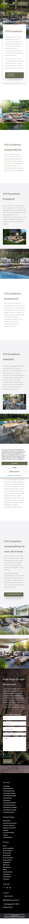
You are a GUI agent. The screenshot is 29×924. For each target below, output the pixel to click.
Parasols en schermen (9, 828)
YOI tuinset (6, 879)
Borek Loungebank (8, 848)
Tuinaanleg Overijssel (9, 793)
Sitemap (7, 914)
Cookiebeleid (10, 475)
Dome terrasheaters (9, 825)
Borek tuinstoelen (8, 858)
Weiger (14, 467)
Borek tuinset (7, 855)
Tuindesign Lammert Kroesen (14, 916)
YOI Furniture (6, 874)
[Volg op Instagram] (7, 887)
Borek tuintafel (7, 860)
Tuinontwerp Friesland (9, 802)
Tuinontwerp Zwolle (8, 812)
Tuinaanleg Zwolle (8, 788)
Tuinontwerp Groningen (10, 807)
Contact (23, 3)
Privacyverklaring (17, 475)
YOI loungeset (7, 876)
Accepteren (14, 463)
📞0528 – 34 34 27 (8, 896)
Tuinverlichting (7, 837)
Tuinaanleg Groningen (9, 795)
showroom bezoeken (11, 75)
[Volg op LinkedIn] (10, 887)
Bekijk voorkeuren (14, 471)
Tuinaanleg (6, 786)
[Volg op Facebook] (4, 887)
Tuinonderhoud (7, 798)
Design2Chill (6, 862)
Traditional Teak (7, 872)
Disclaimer (12, 914)
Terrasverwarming (8, 832)
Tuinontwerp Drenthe (9, 805)
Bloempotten (7, 820)
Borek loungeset (7, 850)
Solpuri (5, 869)
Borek (4, 846)
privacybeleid (7, 756)
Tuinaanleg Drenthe (8, 791)
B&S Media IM (21, 917)
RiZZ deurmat (7, 867)
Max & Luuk (6, 865)
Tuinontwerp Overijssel (9, 810)
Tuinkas (5, 835)
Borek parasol (7, 853)
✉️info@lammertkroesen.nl (11, 900)
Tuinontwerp (6, 800)
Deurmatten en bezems (10, 823)
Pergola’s (5, 830)
